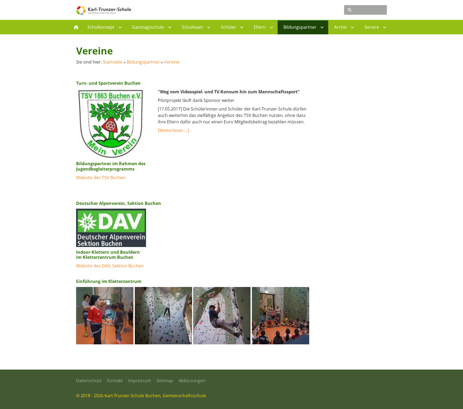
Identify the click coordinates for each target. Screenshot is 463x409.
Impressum (139, 381)
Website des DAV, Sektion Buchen (110, 266)
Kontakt (115, 381)
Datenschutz (89, 381)
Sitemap (164, 381)
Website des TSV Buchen (101, 177)
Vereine (172, 62)
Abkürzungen (191, 381)
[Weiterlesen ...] (173, 130)
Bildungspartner (143, 62)
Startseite (112, 62)
